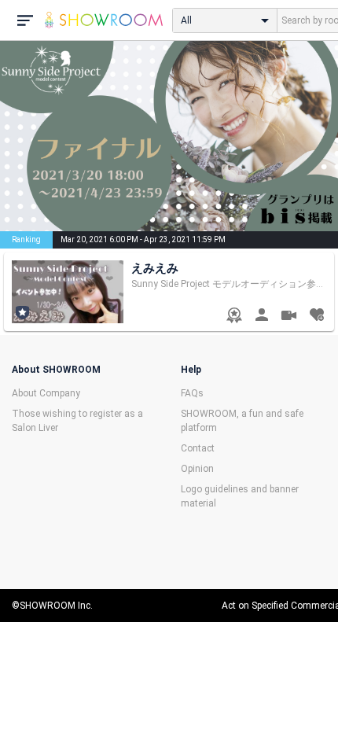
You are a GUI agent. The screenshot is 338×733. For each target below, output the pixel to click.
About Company (46, 393)
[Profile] (261, 317)
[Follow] (316, 317)
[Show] (289, 317)
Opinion (197, 468)
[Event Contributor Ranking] (234, 317)
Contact (198, 448)
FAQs (192, 393)
